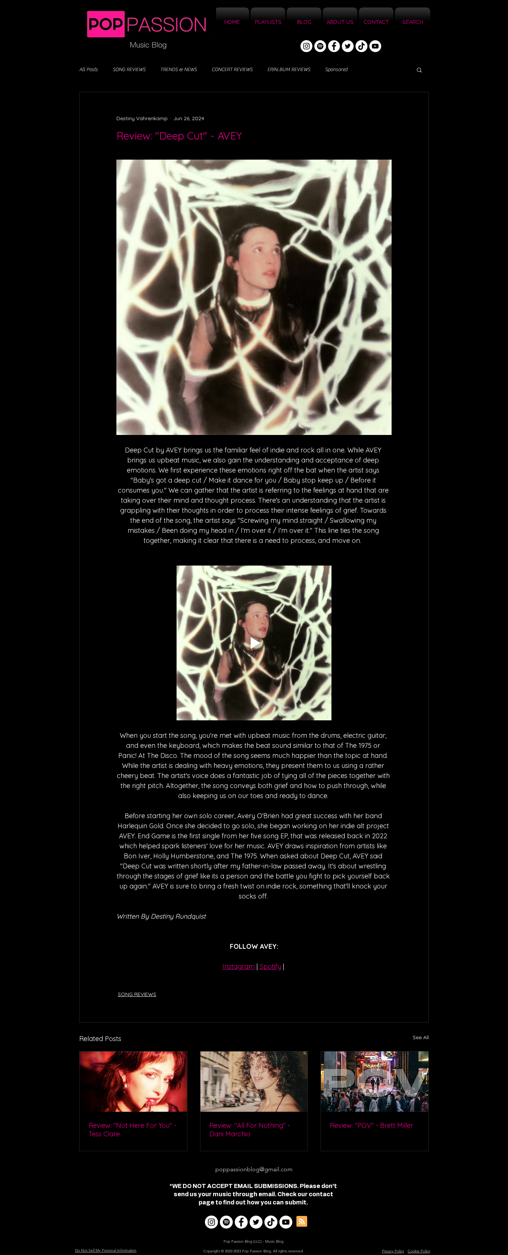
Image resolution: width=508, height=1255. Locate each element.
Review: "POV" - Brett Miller (371, 1125)
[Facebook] (334, 46)
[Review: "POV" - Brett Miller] (374, 1081)
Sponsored (336, 70)
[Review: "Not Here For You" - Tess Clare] (133, 1081)
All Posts (88, 70)
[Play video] (254, 643)
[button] (419, 70)
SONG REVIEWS (129, 70)
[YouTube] (375, 46)
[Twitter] (348, 46)
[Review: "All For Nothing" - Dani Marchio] (254, 1081)
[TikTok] (361, 46)
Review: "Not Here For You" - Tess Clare (133, 1129)
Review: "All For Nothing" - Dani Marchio (249, 1129)
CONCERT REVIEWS (232, 70)
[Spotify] (320, 46)
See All (421, 1037)
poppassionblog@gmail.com (254, 1169)
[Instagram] (306, 46)
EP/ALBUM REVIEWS (288, 70)
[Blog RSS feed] (301, 1221)
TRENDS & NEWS (178, 70)
